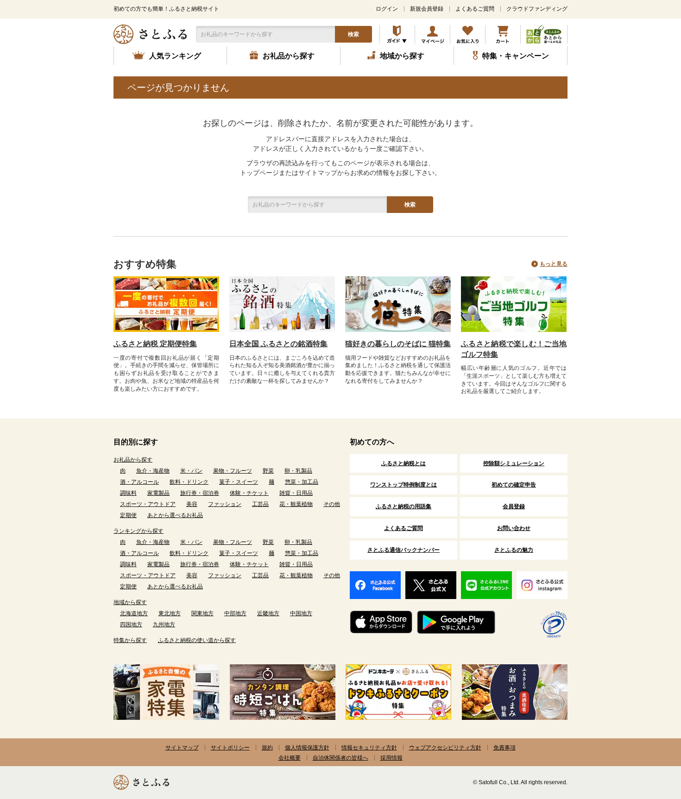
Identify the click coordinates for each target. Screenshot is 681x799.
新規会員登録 (426, 9)
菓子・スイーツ (238, 482)
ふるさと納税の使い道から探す (197, 640)
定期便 (128, 515)
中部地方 (235, 613)
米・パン (191, 471)
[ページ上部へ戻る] (648, 739)
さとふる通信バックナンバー (403, 550)
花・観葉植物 (296, 504)
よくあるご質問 (474, 9)
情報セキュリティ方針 (369, 747)
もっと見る (554, 264)
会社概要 (289, 758)
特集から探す (130, 640)
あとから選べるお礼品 (175, 515)
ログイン (387, 9)
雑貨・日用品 (296, 493)
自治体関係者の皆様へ (340, 758)
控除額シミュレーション (513, 463)
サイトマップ (182, 747)
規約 (267, 747)
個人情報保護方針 (307, 747)
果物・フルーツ (232, 471)
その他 (331, 504)
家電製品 (158, 493)
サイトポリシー (230, 747)
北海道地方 (134, 613)
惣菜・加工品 (301, 482)
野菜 (268, 471)
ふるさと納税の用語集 (403, 506)
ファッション (224, 504)
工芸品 (260, 504)
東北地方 (169, 613)
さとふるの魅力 (513, 550)
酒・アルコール (139, 482)
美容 (191, 504)
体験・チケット (249, 493)
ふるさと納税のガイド (397, 34)
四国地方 (131, 624)
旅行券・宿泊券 (199, 493)
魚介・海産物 (153, 471)
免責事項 (504, 747)
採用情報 (391, 758)
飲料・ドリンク (189, 482)
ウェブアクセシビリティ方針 (445, 747)
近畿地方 (268, 613)
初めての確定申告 (514, 484)
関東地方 (202, 613)
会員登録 (514, 506)
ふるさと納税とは (403, 463)
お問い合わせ (513, 528)
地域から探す (130, 602)
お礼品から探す (133, 459)
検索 (353, 34)
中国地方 (301, 613)
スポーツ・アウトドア (148, 504)
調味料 (128, 493)
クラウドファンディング (537, 9)
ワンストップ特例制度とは (403, 484)
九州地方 (164, 624)
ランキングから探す (139, 531)
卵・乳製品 (298, 471)
